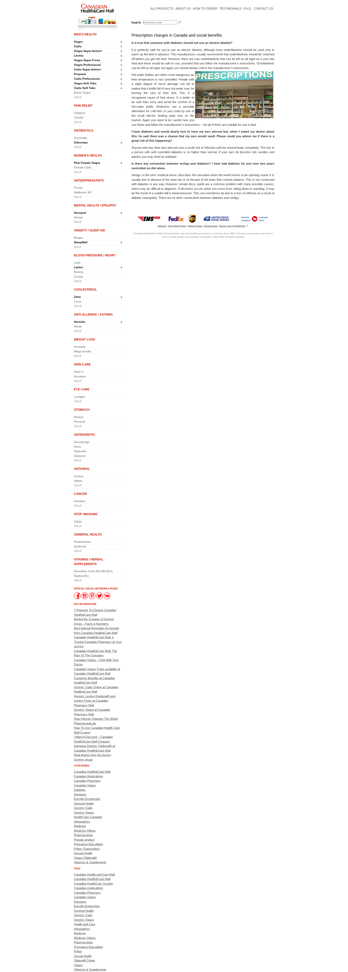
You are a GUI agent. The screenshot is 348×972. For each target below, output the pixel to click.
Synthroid (80, 546)
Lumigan (79, 396)
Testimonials (230, 8)
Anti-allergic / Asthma (93, 314)
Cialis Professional (87, 78)
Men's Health (85, 34)
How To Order (205, 8)
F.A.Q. (247, 8)
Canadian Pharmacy (87, 780)
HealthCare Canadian (88, 817)
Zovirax (78, 476)
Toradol (78, 117)
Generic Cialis (83, 808)
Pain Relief (83, 105)
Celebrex (79, 113)
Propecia (80, 74)
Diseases (80, 794)
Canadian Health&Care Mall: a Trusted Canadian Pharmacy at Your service (98, 642)
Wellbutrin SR (82, 192)
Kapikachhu (81, 575)
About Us (183, 8)
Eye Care (81, 389)
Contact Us (263, 8)
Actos (77, 446)
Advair (78, 326)
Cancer (80, 493)
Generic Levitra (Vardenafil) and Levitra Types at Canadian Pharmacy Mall (94, 700)
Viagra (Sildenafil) (85, 858)
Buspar (78, 237)
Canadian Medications (88, 776)
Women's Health (88, 155)
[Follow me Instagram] (85, 598)
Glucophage (81, 442)
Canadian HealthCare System (93, 883)
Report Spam (195, 226)
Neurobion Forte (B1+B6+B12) (93, 571)
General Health (88, 534)
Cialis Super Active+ (87, 69)
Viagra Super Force (87, 60)
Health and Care (84, 924)
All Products (161, 8)
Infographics (82, 821)
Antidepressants (89, 180)
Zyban (78, 521)
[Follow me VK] (107, 598)
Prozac (78, 187)
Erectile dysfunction (87, 906)
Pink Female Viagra (87, 162)
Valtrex (78, 480)
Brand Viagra (82, 92)
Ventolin (79, 321)
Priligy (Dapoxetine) (87, 848)
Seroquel (80, 212)
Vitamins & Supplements (90, 862)
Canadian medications (88, 888)
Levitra (78, 55)
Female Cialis (82, 167)
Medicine (80, 826)
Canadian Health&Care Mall (92, 771)
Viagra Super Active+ (88, 51)
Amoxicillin (80, 137)
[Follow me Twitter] (100, 598)
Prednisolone (82, 541)
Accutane (80, 376)
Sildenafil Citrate (84, 960)
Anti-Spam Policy (177, 226)
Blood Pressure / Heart (94, 255)
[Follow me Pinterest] (92, 598)
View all (77, 97)
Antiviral (82, 469)
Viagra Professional (87, 64)
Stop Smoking (86, 514)
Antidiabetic (84, 434)
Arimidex (79, 501)
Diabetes (80, 789)
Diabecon (80, 455)
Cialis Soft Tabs (84, 88)
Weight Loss (84, 339)
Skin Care (82, 364)
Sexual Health (83, 853)
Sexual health (83, 956)
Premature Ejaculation (88, 844)
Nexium (79, 417)
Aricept (78, 217)
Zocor (77, 301)
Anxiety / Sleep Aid (89, 230)
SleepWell (80, 242)
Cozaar (78, 276)
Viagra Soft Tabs (85, 83)
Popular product (84, 839)
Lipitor (78, 267)
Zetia (77, 296)
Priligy (78, 951)
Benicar (79, 271)
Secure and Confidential (232, 226)
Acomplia (80, 346)
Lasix (77, 262)
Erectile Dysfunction (87, 799)
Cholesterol (85, 289)
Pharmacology (83, 835)
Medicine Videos (85, 830)
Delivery (162, 226)
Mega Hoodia (82, 351)
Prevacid (79, 421)
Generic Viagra (84, 812)
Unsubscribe (211, 226)
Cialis (78, 46)
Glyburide (80, 451)
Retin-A (78, 371)
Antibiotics (83, 130)
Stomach (81, 409)
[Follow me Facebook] (77, 598)
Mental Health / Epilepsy (95, 205)
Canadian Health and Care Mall (94, 874)
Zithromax (81, 142)
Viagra (78, 41)
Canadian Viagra (85, 785)
